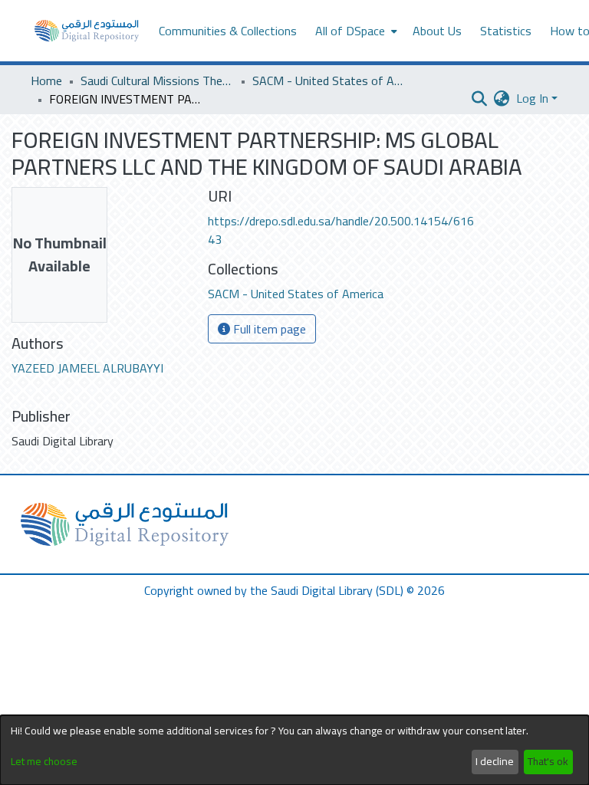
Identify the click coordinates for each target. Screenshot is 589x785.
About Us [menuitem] (437, 30)
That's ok (548, 761)
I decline (494, 761)
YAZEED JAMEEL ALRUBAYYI (87, 367)
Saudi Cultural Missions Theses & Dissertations (157, 80)
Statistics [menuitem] (505, 30)
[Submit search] (479, 98)
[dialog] (294, 750)
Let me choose (44, 762)
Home (46, 80)
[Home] (86, 30)
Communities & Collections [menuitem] (228, 30)
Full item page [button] (268, 328)
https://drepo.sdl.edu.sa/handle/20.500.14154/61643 (341, 230)
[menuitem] (354, 30)
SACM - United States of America (329, 80)
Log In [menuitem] (532, 98)
